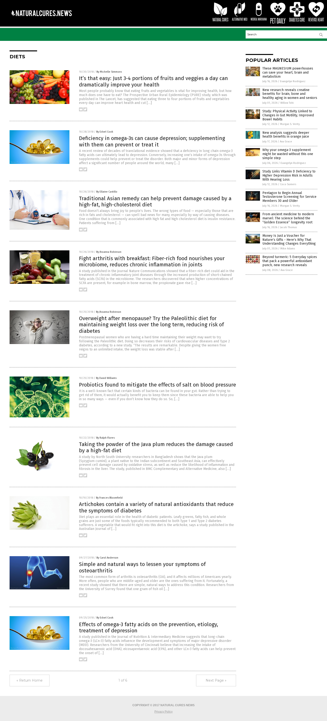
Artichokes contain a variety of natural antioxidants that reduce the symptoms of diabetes (156, 507)
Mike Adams (287, 248)
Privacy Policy (163, 711)
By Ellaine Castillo (106, 191)
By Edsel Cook (104, 131)
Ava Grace (286, 141)
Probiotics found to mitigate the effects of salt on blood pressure (157, 385)
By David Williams (106, 378)
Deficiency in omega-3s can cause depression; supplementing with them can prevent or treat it (152, 141)
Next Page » (216, 680)
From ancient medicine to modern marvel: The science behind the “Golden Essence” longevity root (288, 218)
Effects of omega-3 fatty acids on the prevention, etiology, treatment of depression (148, 627)
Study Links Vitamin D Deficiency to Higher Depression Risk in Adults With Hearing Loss (289, 175)
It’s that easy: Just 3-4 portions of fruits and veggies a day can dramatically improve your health (153, 81)
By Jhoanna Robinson (108, 251)
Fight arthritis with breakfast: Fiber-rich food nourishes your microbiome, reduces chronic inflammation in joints (152, 261)
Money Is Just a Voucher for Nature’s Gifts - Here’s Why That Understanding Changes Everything (289, 240)
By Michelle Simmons (109, 71)
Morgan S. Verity (290, 124)
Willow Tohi (287, 102)
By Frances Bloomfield (109, 497)
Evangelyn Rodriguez (292, 81)
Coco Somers (288, 184)
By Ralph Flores (105, 437)
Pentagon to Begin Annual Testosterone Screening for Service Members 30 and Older (289, 197)
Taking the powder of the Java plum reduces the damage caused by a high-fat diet (156, 447)
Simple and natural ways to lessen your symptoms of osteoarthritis (142, 567)
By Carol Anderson (107, 557)
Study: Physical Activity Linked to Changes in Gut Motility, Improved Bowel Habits (288, 115)
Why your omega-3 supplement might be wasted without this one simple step (287, 154)
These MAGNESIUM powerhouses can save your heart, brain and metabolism (287, 72)
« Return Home (30, 680)
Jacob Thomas (288, 227)
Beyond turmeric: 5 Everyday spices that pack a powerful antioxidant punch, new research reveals (289, 261)
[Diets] (41, 19)
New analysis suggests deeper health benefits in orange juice (285, 135)
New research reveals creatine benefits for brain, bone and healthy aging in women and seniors (289, 94)
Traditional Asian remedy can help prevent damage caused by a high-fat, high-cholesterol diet (155, 201)
